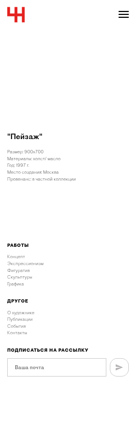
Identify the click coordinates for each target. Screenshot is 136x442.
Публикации (20, 319)
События (16, 326)
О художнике (20, 312)
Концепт (16, 256)
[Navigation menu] (124, 14)
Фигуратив (18, 270)
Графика (15, 284)
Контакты (17, 332)
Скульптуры (19, 277)
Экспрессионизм (25, 263)
